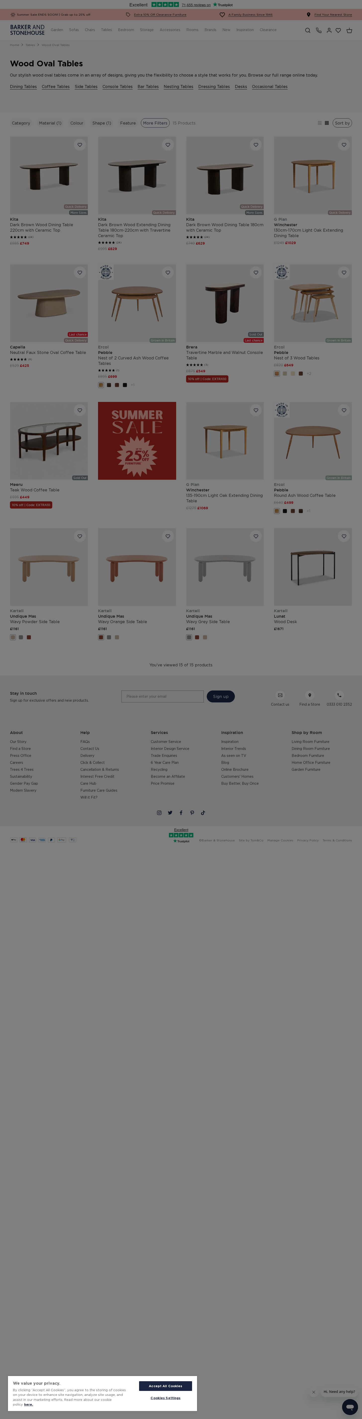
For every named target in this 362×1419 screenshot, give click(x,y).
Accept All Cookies (165, 1386)
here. (28, 1404)
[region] (102, 1393)
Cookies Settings (165, 1398)
